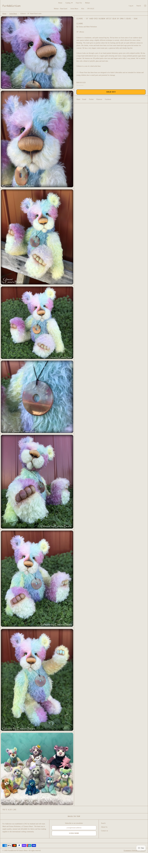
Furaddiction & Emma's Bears (18, 850)
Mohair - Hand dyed (60, 8)
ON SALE (90, 8)
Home (60, 3)
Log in (131, 6)
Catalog (67, 3)
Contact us (104, 831)
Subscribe (74, 833)
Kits (82, 8)
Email (84, 99)
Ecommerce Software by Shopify (135, 850)
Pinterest (99, 99)
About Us (104, 827)
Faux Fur (79, 3)
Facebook (108, 99)
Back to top (74, 816)
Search (138, 6)
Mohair (87, 3)
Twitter (91, 99)
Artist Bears (74, 8)
